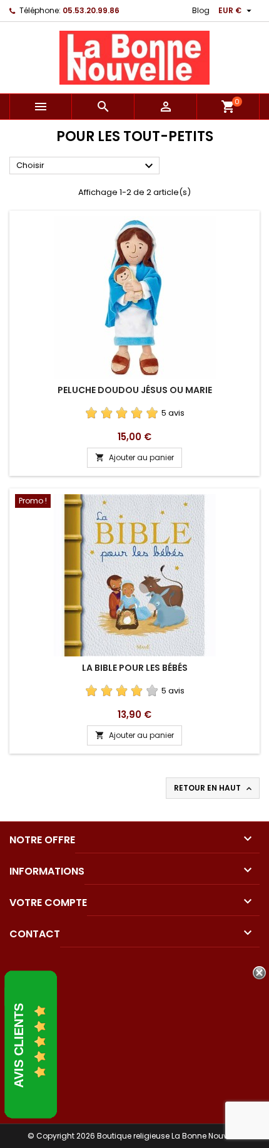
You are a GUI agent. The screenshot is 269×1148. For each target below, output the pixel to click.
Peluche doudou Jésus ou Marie (135, 390)
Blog (201, 10)
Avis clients (19, 1045)
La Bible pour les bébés (135, 667)
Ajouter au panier (134, 457)
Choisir (86, 166)
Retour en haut (214, 788)
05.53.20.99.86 (91, 10)
